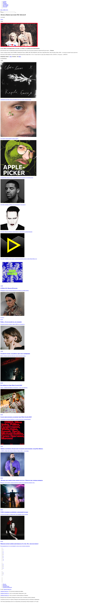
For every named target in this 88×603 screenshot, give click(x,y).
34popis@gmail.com (7, 589)
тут (10, 56)
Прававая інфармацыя (7, 587)
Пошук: (2, 12)
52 (3, 559)
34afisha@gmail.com (4, 591)
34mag (1, 19)
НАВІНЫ (5, 3)
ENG (7, 9)
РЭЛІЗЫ (4, 1)
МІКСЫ (4, 2)
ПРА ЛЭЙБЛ (5, 5)
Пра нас (4, 584)
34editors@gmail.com (4, 593)
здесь (20, 56)
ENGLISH (5, 6)
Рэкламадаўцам (6, 586)
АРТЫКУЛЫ (5, 4)
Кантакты (5, 585)
